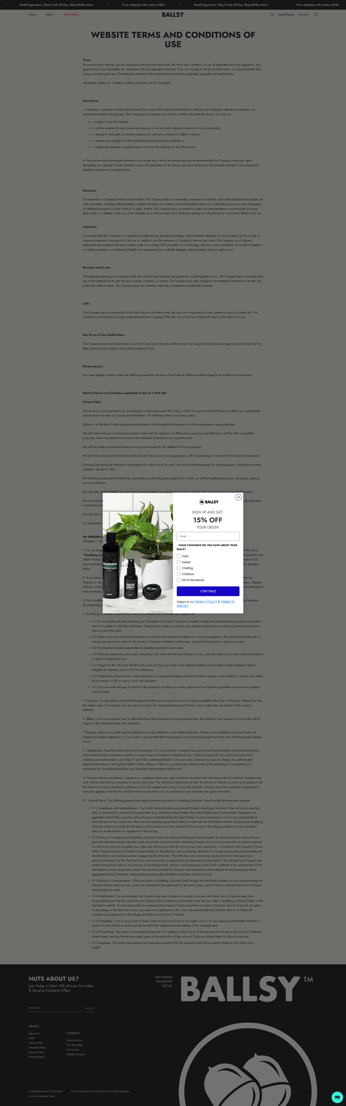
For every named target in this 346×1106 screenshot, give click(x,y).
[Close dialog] (239, 497)
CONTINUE (208, 591)
